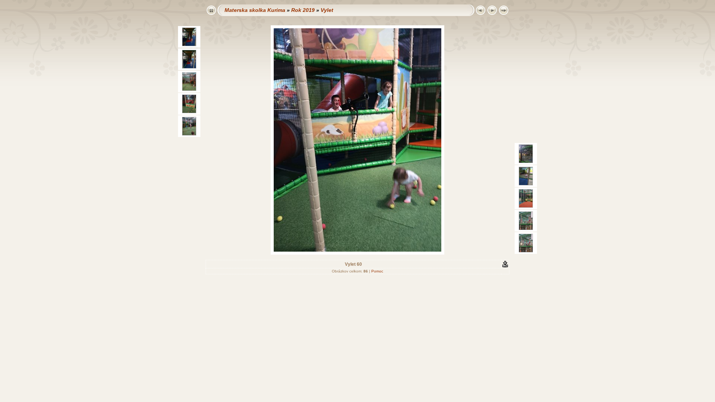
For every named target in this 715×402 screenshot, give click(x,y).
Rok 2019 (303, 10)
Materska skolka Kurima (255, 10)
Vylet (327, 10)
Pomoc (377, 271)
